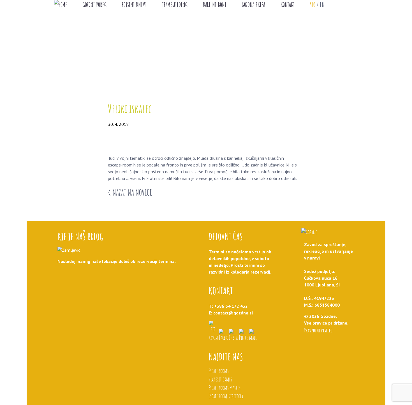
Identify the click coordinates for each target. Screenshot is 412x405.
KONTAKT (288, 4)
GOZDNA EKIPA (253, 4)
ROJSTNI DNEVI (134, 4)
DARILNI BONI (214, 4)
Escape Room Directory (226, 396)
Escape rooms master (224, 387)
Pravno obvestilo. (319, 330)
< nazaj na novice (130, 192)
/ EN (317, 4)
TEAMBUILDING (175, 4)
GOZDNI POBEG (95, 4)
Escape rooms (219, 370)
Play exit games (220, 379)
